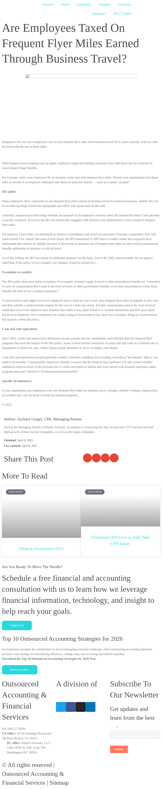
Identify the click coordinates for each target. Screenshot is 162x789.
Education (124, 4)
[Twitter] (61, 707)
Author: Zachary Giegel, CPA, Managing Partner (43, 419)
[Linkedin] (90, 707)
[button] (87, 457)
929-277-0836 (122, 13)
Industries (104, 4)
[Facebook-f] (71, 707)
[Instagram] (81, 707)
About (65, 4)
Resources (98, 13)
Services (47, 4)
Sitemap (59, 782)
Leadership (83, 4)
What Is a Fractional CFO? (41, 548)
